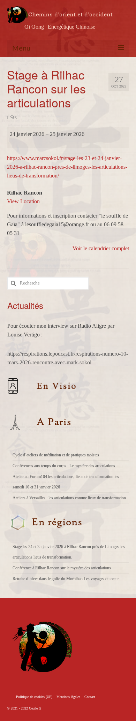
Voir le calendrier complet (101, 248)
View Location (23, 201)
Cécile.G (35, 708)
